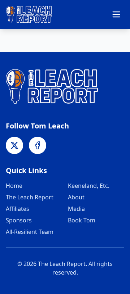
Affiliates (17, 209)
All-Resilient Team (29, 232)
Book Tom (81, 220)
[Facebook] (37, 145)
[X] (14, 145)
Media (76, 209)
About (76, 197)
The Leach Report (29, 197)
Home (14, 186)
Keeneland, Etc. (88, 186)
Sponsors (19, 220)
